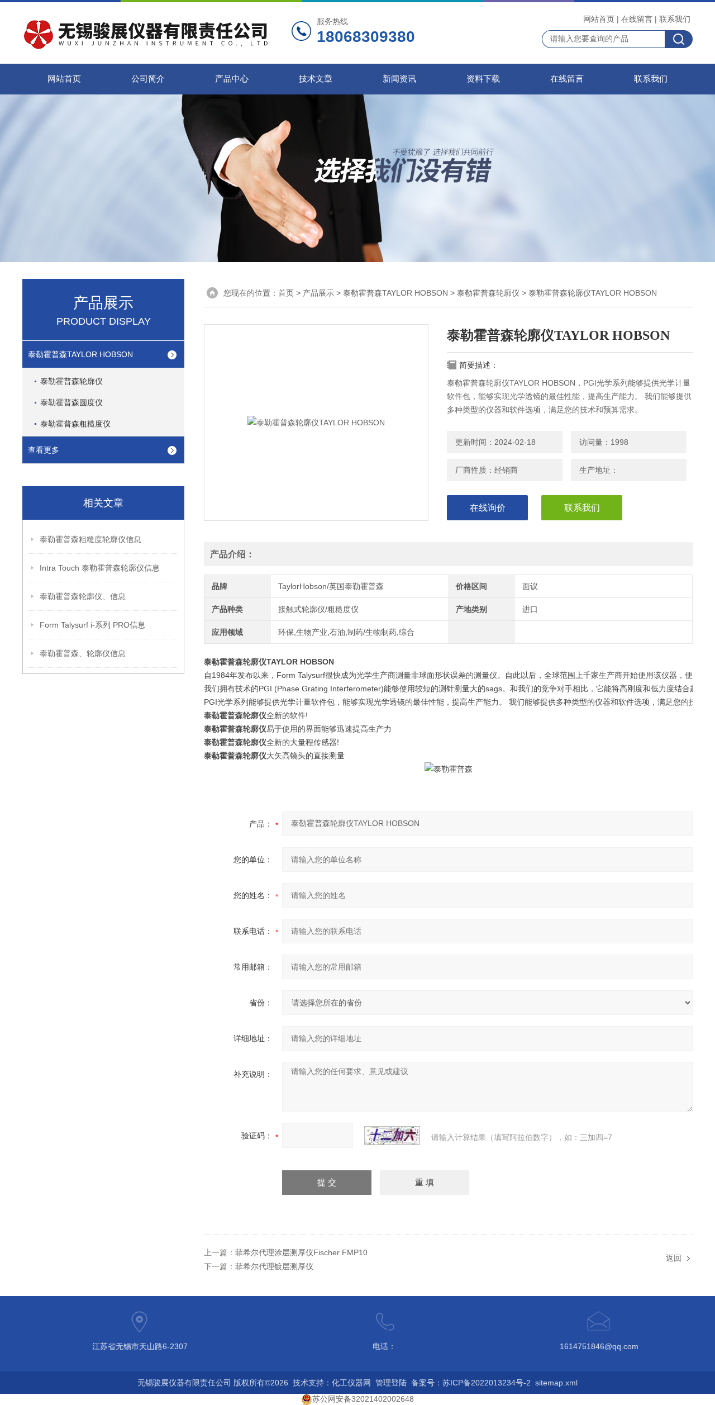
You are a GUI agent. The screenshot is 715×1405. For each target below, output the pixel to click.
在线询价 (488, 507)
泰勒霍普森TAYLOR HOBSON (80, 354)
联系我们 (674, 19)
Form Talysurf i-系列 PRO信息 (92, 624)
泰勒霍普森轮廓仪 (71, 381)
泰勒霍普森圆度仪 (71, 402)
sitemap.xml (556, 1382)
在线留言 (636, 19)
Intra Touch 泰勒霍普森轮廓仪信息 (100, 567)
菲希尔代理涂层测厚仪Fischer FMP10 (301, 1252)
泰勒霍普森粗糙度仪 (75, 423)
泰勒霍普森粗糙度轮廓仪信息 (90, 539)
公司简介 (148, 78)
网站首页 (598, 19)
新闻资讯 (399, 78)
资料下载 (483, 78)
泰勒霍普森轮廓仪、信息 (83, 596)
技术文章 (315, 78)
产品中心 (232, 78)
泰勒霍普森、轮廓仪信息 (83, 653)
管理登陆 (391, 1382)
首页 (286, 292)
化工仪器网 (351, 1382)
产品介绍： (232, 554)
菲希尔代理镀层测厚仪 (274, 1266)
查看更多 (43, 449)
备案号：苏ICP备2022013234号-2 (471, 1382)
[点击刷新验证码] (392, 1135)
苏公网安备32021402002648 (363, 1398)
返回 (673, 1258)
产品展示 (318, 292)
